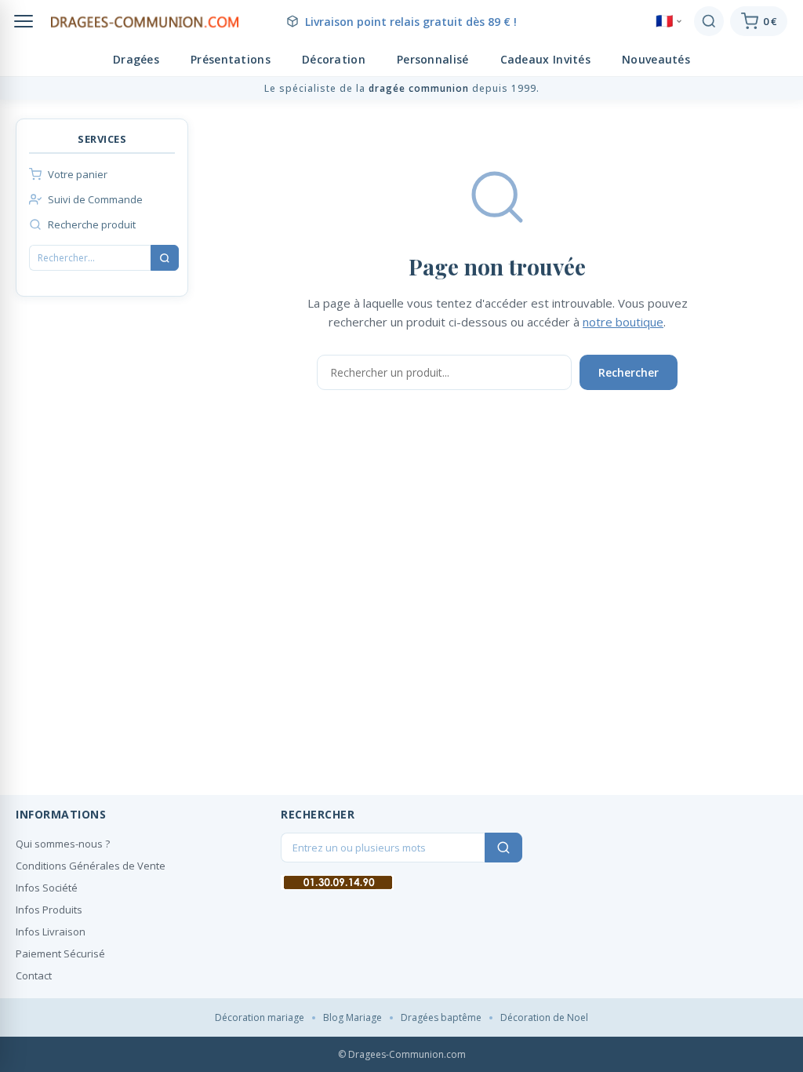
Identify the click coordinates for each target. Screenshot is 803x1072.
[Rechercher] (709, 21)
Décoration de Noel (544, 1017)
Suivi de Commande (95, 199)
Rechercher (628, 372)
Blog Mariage (352, 1017)
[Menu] (23, 21)
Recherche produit (92, 224)
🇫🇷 (664, 21)
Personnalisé (433, 59)
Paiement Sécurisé (60, 953)
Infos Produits (49, 909)
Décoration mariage (259, 1017)
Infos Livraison (50, 931)
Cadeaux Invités (545, 59)
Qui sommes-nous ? (63, 844)
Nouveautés (656, 59)
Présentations (231, 59)
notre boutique (623, 322)
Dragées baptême (441, 1017)
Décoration (333, 59)
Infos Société (47, 888)
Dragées (136, 59)
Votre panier (77, 174)
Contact (34, 975)
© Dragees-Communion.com (402, 1054)
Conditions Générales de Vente (90, 866)
